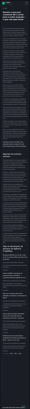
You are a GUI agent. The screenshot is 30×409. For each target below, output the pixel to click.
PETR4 (15, 353)
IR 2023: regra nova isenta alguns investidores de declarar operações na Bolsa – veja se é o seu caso (14, 338)
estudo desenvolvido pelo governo (12, 92)
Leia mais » (5, 270)
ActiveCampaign (21, 146)
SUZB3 (20, 353)
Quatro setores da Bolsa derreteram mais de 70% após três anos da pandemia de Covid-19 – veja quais (13, 316)
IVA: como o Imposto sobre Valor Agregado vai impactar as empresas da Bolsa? (14, 295)
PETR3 (11, 353)
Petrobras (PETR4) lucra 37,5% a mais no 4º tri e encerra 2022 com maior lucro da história (15, 257)
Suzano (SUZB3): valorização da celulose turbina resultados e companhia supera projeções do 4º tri (14, 275)
